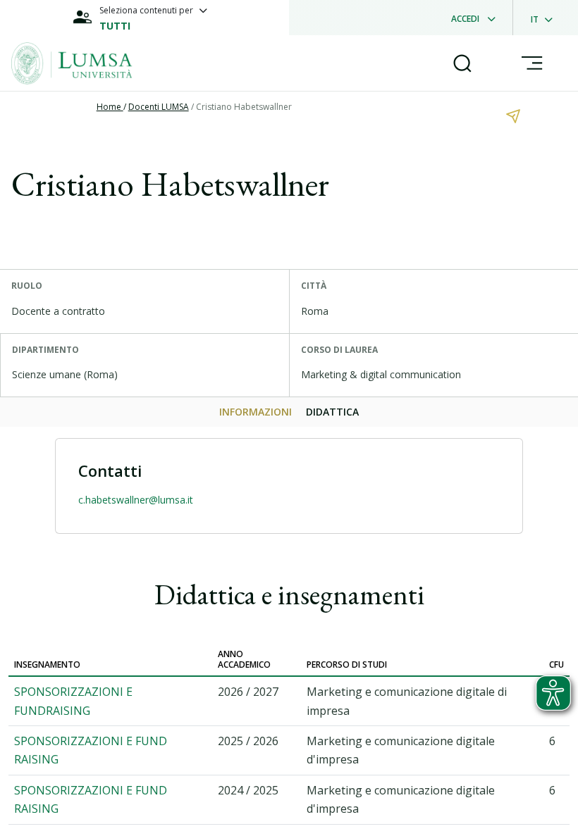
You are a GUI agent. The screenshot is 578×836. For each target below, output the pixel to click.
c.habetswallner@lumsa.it (135, 499)
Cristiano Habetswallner (244, 107)
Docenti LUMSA (158, 107)
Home (110, 107)
